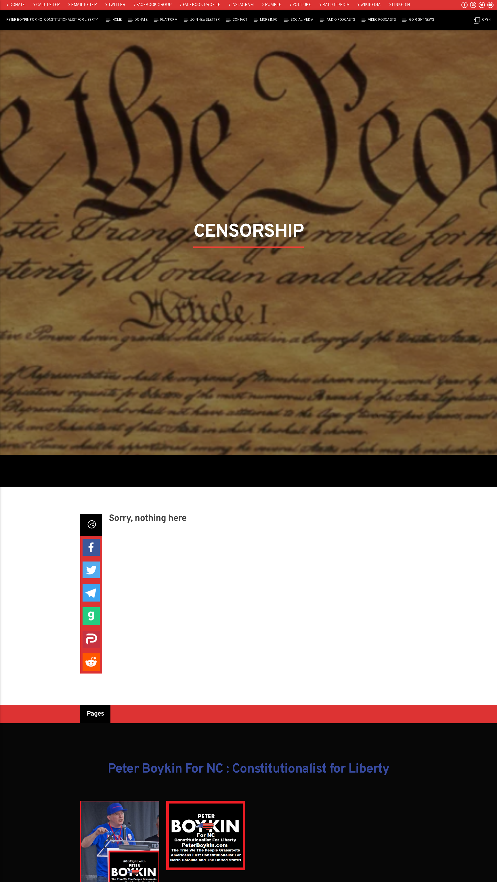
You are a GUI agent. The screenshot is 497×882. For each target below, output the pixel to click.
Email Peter (84, 5)
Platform (168, 20)
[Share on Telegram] (91, 625)
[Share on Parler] (91, 672)
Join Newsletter (204, 20)
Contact (239, 20)
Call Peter (48, 5)
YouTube (302, 5)
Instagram (242, 5)
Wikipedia (370, 5)
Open (485, 20)
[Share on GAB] (91, 649)
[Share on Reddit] (91, 694)
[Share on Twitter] (91, 602)
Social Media (302, 20)
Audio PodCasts (340, 20)
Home (117, 20)
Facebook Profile (201, 5)
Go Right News (421, 20)
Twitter (116, 5)
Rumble (273, 5)
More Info (269, 20)
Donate (17, 5)
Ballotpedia (335, 5)
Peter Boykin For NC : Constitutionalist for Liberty (52, 20)
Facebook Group (153, 5)
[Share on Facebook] (91, 580)
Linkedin (401, 5)
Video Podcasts (382, 20)
